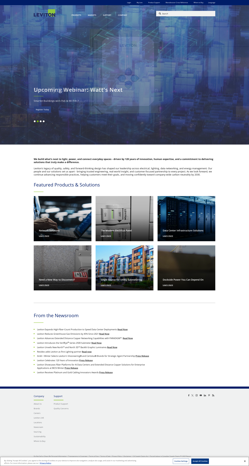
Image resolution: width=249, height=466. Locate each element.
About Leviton (42, 109)
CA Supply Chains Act (140, 456)
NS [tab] (38, 121)
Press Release (142, 356)
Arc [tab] (35, 121)
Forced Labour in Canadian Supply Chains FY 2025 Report (170, 456)
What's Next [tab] (44, 121)
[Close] (245, 461)
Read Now (122, 329)
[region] (124, 461)
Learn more (44, 236)
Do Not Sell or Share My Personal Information (50, 456)
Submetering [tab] (41, 121)
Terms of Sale (105, 456)
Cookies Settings (181, 461)
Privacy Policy (117, 456)
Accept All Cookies (200, 461)
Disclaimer (127, 456)
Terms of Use (94, 456)
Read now (87, 351)
